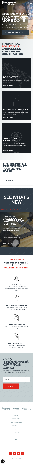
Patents (16, 443)
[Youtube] (18, 453)
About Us (16, 432)
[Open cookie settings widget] (3, 461)
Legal (16, 439)
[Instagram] (14, 453)
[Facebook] (10, 453)
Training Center (17, 425)
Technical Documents (16, 422)
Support (16, 429)
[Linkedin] (22, 453)
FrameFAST (24, 210)
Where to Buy (16, 418)
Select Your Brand (9, 175)
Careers (16, 436)
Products (16, 415)
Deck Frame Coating (9, 210)
